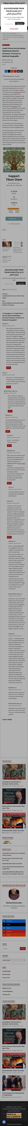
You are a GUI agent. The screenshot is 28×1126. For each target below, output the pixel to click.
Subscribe (20, 24)
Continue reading (14, 28)
